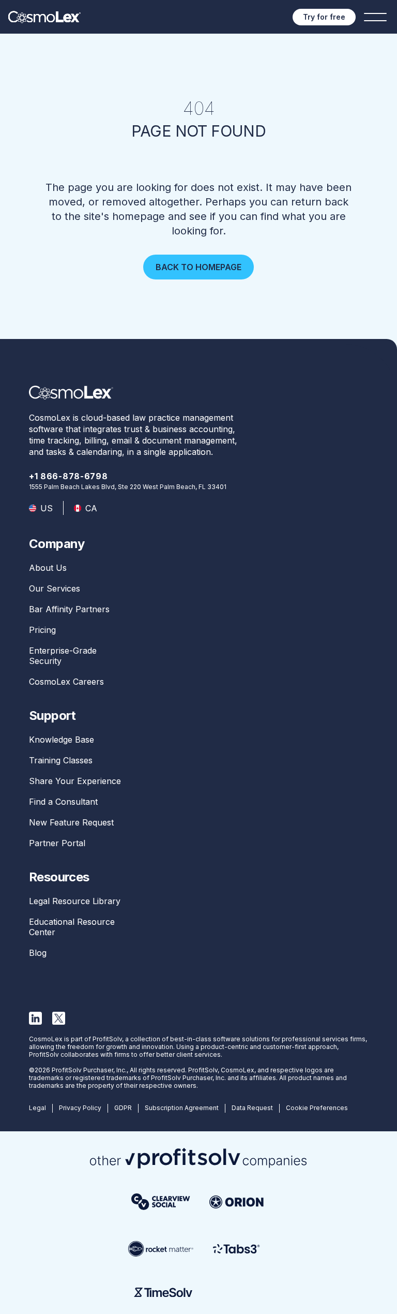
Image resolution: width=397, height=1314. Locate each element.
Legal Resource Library (74, 901)
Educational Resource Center (72, 927)
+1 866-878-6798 (68, 476)
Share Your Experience (75, 781)
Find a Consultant (63, 801)
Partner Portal (57, 843)
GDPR (123, 1108)
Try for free (324, 16)
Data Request (252, 1108)
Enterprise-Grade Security (63, 655)
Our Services (54, 588)
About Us (48, 568)
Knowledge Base (61, 739)
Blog (38, 953)
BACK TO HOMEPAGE (198, 267)
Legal (37, 1108)
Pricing (42, 630)
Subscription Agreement (182, 1108)
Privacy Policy (80, 1108)
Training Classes (61, 760)
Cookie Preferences (317, 1108)
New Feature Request (71, 822)
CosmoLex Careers (66, 681)
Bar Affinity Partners (69, 609)
